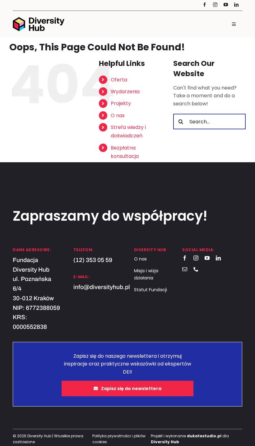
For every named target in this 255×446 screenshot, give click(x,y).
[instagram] (215, 4)
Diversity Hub (165, 441)
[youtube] (226, 4)
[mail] (184, 269)
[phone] (195, 269)
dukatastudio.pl (204, 436)
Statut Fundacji (150, 290)
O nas (118, 115)
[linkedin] (236, 4)
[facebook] (204, 4)
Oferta (119, 79)
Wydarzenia (125, 91)
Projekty (121, 103)
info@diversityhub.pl (101, 287)
